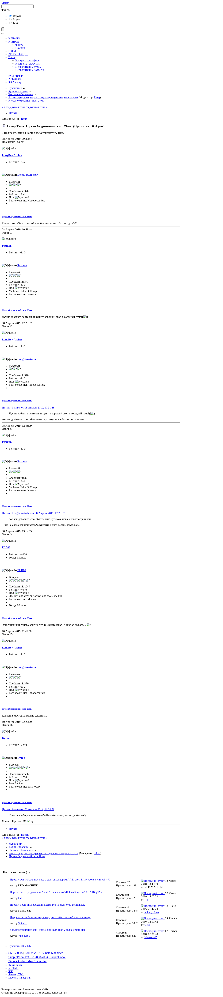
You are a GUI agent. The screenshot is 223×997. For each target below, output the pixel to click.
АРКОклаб (14, 78)
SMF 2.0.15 (15, 952)
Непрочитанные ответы (29, 69)
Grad (147, 924)
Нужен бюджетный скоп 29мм (17, 216)
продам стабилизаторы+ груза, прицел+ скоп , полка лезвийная (47, 929)
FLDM (6, 547)
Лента (5, 2)
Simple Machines (52, 952)
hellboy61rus (151, 912)
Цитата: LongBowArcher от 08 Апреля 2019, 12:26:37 (33, 513)
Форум (16, 15)
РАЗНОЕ (13, 41)
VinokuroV (24, 935)
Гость (11, 57)
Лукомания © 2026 (19, 945)
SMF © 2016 (32, 952)
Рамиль (6, 245)
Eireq (97, 97)
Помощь (20, 47)
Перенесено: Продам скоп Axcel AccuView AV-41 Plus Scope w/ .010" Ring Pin (56, 892)
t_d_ (20, 898)
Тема (15, 22)
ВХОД (12, 51)
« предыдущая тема (13, 107)
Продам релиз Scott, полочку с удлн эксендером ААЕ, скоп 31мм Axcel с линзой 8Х (60, 879)
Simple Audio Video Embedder (27, 961)
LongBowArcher (12, 155)
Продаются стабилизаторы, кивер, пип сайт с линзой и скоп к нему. (50, 917)
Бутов (6, 738)
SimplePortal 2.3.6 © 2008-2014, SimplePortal (37, 957)
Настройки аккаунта (27, 63)
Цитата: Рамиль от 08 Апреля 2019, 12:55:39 (28, 809)
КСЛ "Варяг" (16, 75)
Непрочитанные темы (28, 66)
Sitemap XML (16, 974)
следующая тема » (36, 107)
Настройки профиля (27, 60)
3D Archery (14, 82)
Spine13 (22, 923)
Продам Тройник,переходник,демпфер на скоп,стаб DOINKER (47, 904)
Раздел (16, 19)
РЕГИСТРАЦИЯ (18, 54)
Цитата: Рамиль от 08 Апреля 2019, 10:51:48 (28, 407)
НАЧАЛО (14, 38)
